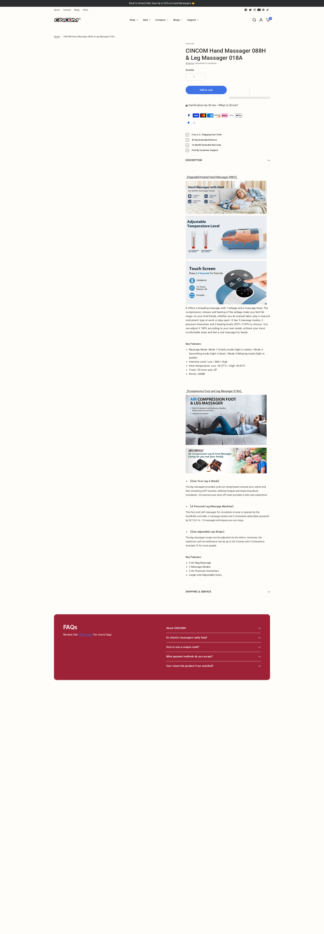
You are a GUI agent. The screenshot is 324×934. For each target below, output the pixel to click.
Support (191, 20)
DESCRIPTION (194, 160)
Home (57, 36)
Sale (145, 20)
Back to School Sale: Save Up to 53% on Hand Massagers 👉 (162, 3)
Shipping (190, 63)
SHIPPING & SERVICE (198, 591)
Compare (160, 20)
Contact (67, 10)
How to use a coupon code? (182, 647)
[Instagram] (254, 10)
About (57, 10)
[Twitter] (250, 10)
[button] (249, 91)
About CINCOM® (176, 628)
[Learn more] (194, 123)
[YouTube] (259, 10)
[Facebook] (246, 10)
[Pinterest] (263, 10)
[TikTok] (268, 10)
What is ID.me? (228, 105)
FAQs (85, 10)
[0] (267, 20)
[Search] (254, 20)
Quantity (190, 70)
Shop (132, 20)
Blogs (77, 10)
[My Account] (261, 20)
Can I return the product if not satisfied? (189, 665)
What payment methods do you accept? (189, 656)
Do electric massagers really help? (186, 637)
